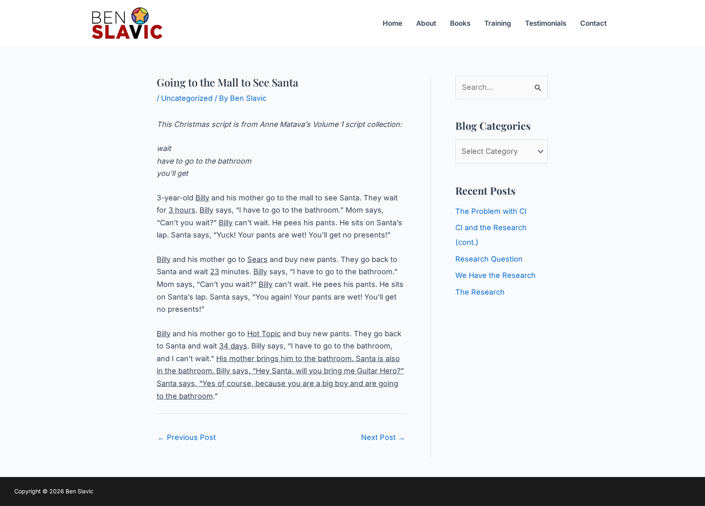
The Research (480, 292)
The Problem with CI (491, 211)
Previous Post (186, 437)
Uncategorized (187, 98)
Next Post (383, 437)
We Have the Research (495, 275)
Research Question (489, 259)
